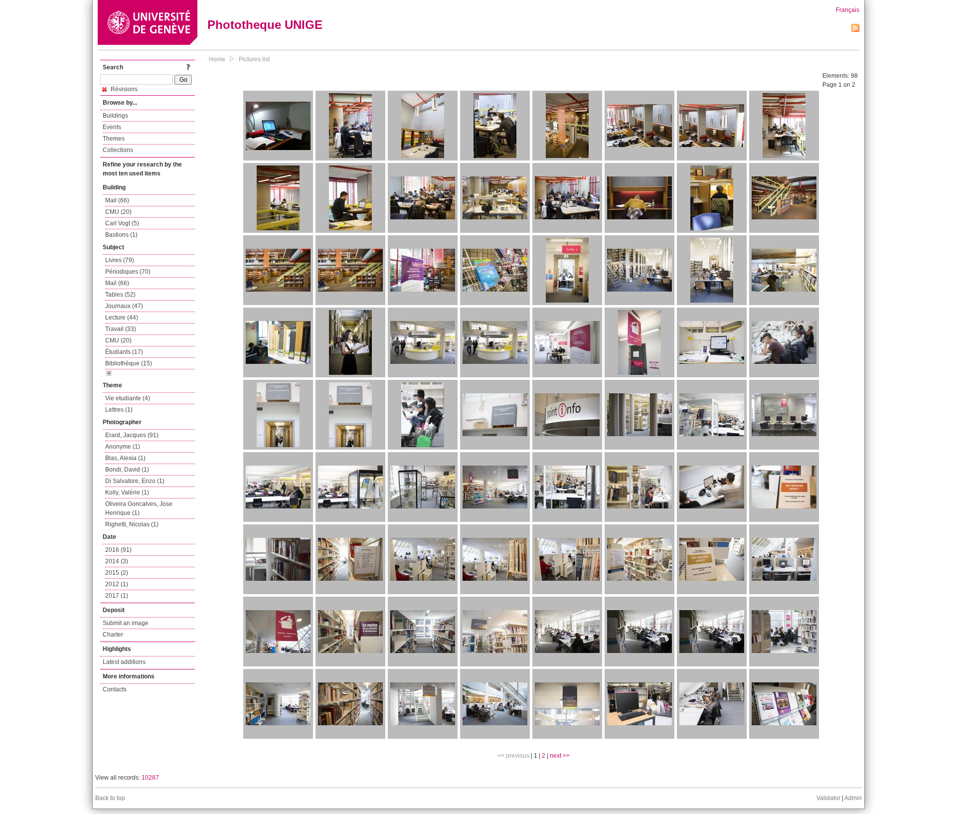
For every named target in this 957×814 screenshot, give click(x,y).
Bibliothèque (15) (128, 363)
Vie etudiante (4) (127, 398)
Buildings (115, 115)
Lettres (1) (119, 409)
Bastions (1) (121, 234)
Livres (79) (119, 260)
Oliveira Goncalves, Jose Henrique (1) (138, 508)
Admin (853, 798)
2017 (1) (116, 595)
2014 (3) (116, 561)
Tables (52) (120, 294)
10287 (150, 777)
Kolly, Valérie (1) (127, 492)
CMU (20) (118, 211)
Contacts (115, 689)
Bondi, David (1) (127, 469)
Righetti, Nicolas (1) (132, 524)
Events (112, 127)
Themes (114, 138)
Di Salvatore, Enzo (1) (134, 481)
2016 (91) (118, 549)
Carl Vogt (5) (122, 223)
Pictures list (254, 59)
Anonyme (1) (122, 446)
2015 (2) (116, 572)
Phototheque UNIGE (264, 24)
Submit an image (126, 623)
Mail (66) (117, 200)
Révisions (123, 89)
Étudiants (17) (124, 351)
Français (847, 9)
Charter (113, 634)
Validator (828, 798)
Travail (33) (120, 329)
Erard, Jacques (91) (132, 435)
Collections (118, 150)
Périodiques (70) (128, 271)
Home (217, 59)
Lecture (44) (121, 317)
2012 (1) (116, 584)
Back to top (110, 798)
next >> (560, 755)
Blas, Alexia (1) (125, 458)
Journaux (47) (124, 306)
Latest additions (124, 661)
